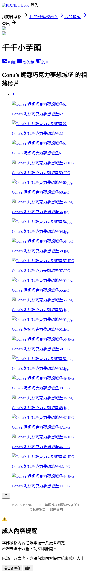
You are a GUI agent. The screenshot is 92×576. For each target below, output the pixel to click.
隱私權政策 (37, 510)
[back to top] (6, 496)
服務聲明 (56, 510)
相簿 (12, 62)
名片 (45, 62)
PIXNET (28, 505)
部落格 (29, 62)
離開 (28, 568)
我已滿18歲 (12, 568)
